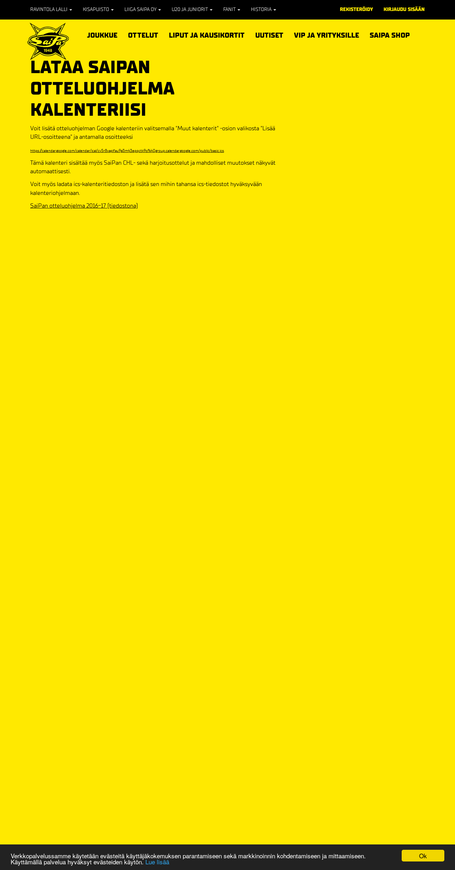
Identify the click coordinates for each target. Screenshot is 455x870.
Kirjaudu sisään (404, 9)
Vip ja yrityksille (326, 34)
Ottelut (143, 34)
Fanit (230, 9)
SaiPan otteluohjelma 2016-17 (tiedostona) (84, 205)
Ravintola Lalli (49, 9)
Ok (423, 855)
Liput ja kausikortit (207, 34)
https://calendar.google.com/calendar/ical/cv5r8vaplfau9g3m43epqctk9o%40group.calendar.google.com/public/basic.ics (127, 150)
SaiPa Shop (390, 35)
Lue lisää (157, 861)
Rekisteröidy (356, 9)
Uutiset (269, 35)
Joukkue (102, 34)
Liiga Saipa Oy (140, 9)
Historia (262, 9)
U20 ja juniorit (190, 9)
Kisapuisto (96, 9)
